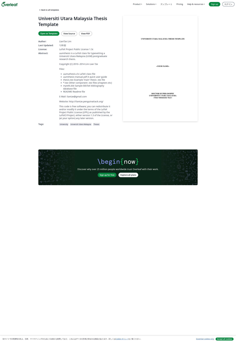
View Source (69, 33)
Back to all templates (49, 10)
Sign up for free (107, 175)
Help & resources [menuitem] (195, 4)
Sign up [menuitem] (214, 4)
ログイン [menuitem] (228, 4)
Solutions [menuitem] (150, 4)
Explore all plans (128, 175)
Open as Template (48, 33)
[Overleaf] (9, 4)
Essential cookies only (205, 339)
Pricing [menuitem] (180, 4)
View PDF (85, 33)
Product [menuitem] (136, 4)
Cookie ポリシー (122, 339)
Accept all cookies (224, 339)
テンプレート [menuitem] (166, 4)
